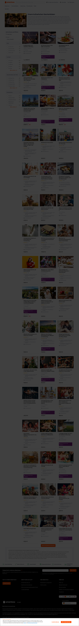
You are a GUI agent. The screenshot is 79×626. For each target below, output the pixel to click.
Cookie (24, 622)
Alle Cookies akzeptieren (66, 622)
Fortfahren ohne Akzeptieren (7, 619)
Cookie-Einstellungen (55, 622)
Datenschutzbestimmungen (32, 622)
